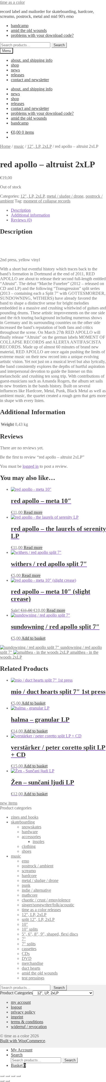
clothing (29, 846)
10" (25, 924)
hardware (30, 831)
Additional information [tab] (30, 215)
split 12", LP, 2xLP (38, 919)
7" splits (29, 944)
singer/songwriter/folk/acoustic (48, 905)
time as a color (12, 2)
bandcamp (20, 25)
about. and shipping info (31, 60)
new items (8, 803)
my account (21, 1002)
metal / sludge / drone (65, 196)
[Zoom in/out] (2, 1076)
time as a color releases (41, 909)
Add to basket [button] (33, 638)
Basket (18, 1065)
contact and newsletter (30, 79)
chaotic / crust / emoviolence (46, 900)
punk (26, 885)
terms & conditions (27, 1021)
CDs (26, 953)
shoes (26, 851)
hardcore (29, 875)
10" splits (30, 929)
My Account (21, 1050)
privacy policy (23, 1012)
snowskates (31, 827)
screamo (29, 870)
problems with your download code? (42, 35)
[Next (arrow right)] (7, 1081)
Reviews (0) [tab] (21, 220)
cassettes (29, 948)
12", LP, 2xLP (39, 146)
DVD (27, 958)
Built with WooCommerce (22, 1040)
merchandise (32, 963)
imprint (17, 1017)
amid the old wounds (29, 30)
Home (5, 146)
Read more (33, 512)
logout (16, 1007)
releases (17, 75)
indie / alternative (36, 890)
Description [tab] (21, 210)
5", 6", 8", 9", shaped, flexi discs (50, 934)
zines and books (24, 817)
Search (59, 45)
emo (25, 861)
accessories (31, 836)
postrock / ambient (37, 866)
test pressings (33, 978)
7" (24, 939)
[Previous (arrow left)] (2, 1081)
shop (15, 65)
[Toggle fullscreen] (7, 1076)
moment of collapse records (46, 201)
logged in (31, 466)
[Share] (13, 1076)
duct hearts (31, 968)
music (19, 146)
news (15, 70)
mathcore (30, 895)
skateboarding (23, 822)
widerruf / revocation (29, 1026)
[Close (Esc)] (18, 1076)
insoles (38, 841)
